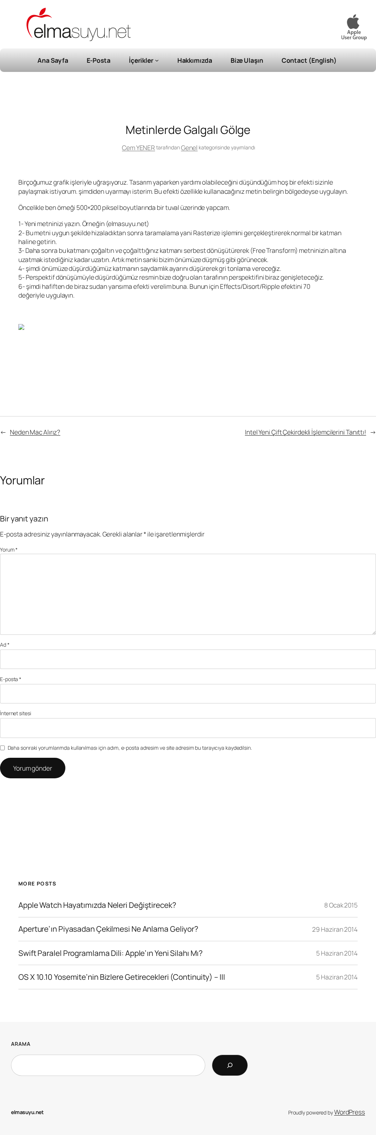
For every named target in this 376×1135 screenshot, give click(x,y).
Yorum (9, 549)
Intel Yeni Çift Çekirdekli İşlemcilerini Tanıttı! (305, 432)
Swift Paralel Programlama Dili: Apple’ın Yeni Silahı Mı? (110, 953)
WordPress (349, 1111)
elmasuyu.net (27, 1112)
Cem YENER (138, 147)
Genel (189, 147)
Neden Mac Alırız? (35, 432)
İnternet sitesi (15, 713)
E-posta (10, 679)
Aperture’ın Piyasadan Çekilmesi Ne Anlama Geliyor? (108, 929)
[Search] (230, 1065)
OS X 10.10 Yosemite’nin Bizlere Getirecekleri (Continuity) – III (121, 977)
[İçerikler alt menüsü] (157, 60)
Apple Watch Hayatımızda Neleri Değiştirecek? (97, 905)
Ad (5, 644)
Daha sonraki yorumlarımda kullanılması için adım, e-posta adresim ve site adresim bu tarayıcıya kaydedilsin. (130, 747)
